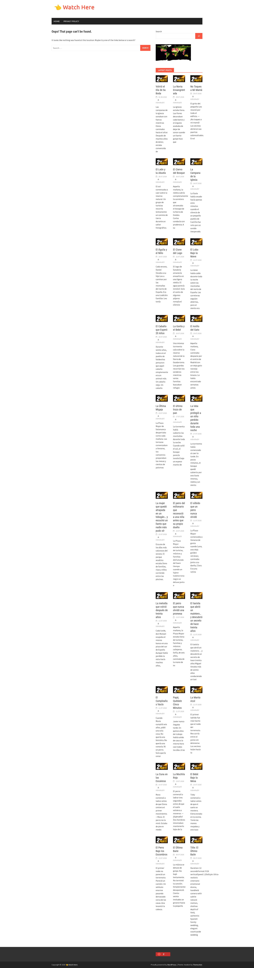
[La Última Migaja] (162, 398)
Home (57, 21)
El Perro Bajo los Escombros (161, 851)
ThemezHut (197, 964)
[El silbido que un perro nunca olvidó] (196, 495)
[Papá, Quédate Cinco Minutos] (179, 689)
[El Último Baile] (179, 839)
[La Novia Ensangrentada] (179, 78)
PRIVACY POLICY (71, 21)
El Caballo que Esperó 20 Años (161, 330)
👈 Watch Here (74, 7)
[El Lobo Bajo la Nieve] (196, 241)
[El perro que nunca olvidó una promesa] (179, 595)
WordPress (171, 964)
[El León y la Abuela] (162, 161)
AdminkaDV (160, 102)
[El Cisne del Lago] (179, 241)
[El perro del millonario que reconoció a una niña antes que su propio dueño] (179, 495)
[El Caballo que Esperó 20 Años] (162, 318)
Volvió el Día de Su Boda (161, 90)
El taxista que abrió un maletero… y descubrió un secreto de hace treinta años (196, 617)
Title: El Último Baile (194, 851)
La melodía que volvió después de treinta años (162, 610)
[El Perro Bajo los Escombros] (162, 839)
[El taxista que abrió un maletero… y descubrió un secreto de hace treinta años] (196, 595)
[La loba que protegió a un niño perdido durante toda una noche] (196, 398)
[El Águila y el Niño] (162, 241)
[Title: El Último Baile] (196, 839)
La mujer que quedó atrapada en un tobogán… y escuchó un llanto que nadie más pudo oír (162, 517)
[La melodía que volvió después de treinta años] (162, 595)
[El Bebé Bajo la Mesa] (196, 766)
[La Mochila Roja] (179, 766)
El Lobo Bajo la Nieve (194, 253)
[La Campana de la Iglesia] (196, 161)
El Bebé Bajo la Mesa (194, 778)
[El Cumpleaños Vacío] (162, 689)
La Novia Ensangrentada (179, 90)
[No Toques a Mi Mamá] (196, 78)
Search (159, 31)
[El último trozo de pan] (179, 398)
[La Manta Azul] (196, 689)
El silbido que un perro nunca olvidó (195, 510)
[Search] (198, 36)
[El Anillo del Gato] (196, 318)
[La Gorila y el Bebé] (179, 318)
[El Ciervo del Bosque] (179, 161)
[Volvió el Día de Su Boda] (162, 78)
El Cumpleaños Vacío (162, 701)
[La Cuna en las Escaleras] (162, 766)
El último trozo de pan (177, 409)
